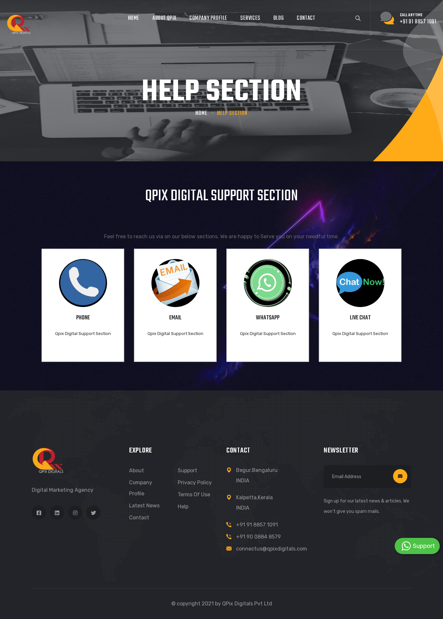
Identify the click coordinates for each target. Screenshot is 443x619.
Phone (83, 318)
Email (175, 318)
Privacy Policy (195, 482)
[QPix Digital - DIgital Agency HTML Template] (18, 24)
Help (183, 506)
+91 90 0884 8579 (258, 537)
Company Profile (208, 18)
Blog (278, 18)
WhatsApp (268, 318)
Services (250, 18)
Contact (306, 18)
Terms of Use (194, 494)
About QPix (164, 18)
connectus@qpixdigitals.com (271, 549)
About (136, 470)
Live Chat (360, 318)
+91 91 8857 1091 (257, 525)
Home (133, 18)
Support (187, 470)
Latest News (144, 505)
